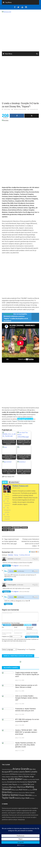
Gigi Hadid (32, 774)
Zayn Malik (25, 798)
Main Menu (8, 54)
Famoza (11, 571)
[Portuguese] (26, 647)
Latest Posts (15, 482)
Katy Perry (4, 782)
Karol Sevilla (36, 779)
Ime (3, 627)
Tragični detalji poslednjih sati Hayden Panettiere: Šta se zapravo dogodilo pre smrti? (27, 674)
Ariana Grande (21, 769)
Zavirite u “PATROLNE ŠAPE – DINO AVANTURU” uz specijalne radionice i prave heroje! (26, 732)
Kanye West (30, 779)
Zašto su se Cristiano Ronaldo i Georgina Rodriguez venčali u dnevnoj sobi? (26, 698)
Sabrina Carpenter (30, 792)
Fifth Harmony (26, 774)
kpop (30, 782)
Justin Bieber (15, 779)
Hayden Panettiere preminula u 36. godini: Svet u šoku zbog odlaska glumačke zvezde (25, 745)
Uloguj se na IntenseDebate (6, 625)
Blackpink (5, 772)
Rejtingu (16, 555)
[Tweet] (31, 116)
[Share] (17, 116)
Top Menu (8, 2)
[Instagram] (7, 510)
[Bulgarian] (12, 647)
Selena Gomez (10, 795)
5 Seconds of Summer (7, 769)
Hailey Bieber (14, 777)
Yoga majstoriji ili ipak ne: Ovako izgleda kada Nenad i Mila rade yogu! (10, 541)
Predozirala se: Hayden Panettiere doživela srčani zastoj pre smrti (25, 710)
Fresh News (16, 527)
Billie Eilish (32, 769)
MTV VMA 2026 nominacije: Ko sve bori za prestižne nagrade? (27, 720)
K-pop (25, 779)
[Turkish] (19, 647)
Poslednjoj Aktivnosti (24, 555)
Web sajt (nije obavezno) (29, 628)
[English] (3, 647)
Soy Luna (34, 795)
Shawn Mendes (25, 795)
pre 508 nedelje (17, 559)
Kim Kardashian (22, 782)
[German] (5, 647)
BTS (10, 771)
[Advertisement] (20, 33)
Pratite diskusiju (37, 552)
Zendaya (32, 798)
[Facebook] (7, 503)
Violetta (18, 798)
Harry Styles (24, 776)
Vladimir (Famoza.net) (20, 109)
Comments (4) (34, 109)
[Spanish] (17, 647)
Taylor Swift (8, 797)
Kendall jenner (12, 782)
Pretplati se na (6, 636)
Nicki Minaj (30, 789)
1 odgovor (16, 565)
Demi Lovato (31, 771)
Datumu (10, 555)
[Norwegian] (30, 647)
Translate (32, 649)
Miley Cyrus (15, 790)
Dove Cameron (6, 774)
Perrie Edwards (15, 792)
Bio (5, 482)
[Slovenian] (7, 647)
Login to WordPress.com (17, 625)
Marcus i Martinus (17, 787)
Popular (24, 527)
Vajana (12, 530)
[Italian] (28, 647)
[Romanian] (14, 647)
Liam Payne (12, 784)
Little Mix (26, 784)
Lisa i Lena (20, 784)
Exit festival (20, 774)
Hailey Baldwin (6, 777)
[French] (21, 647)
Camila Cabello (19, 772)
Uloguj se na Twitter (27, 625)
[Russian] (24, 647)
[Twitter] (7, 496)
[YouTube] (7, 516)
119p (15, 571)
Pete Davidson (22, 792)
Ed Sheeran (13, 774)
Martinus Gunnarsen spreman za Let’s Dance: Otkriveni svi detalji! (26, 686)
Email (15, 627)
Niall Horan (23, 789)
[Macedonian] (10, 647)
